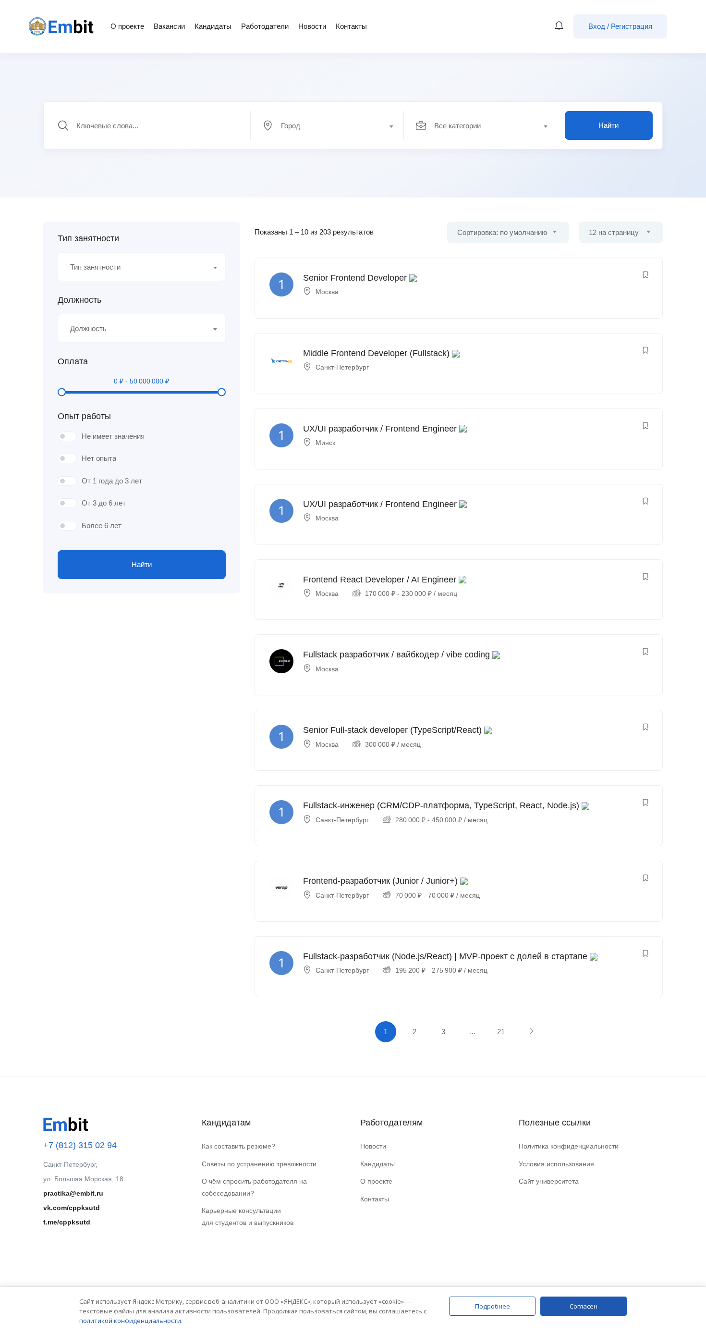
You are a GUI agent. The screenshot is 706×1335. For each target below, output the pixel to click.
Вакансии (169, 26)
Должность (79, 300)
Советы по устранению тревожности (259, 1164)
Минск (325, 442)
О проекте (127, 26)
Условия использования (556, 1164)
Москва (327, 292)
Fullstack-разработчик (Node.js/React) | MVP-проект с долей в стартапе (445, 956)
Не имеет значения (113, 436)
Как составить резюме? (238, 1146)
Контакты (351, 26)
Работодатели (265, 26)
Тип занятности (88, 238)
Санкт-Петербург (342, 367)
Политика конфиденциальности (569, 1146)
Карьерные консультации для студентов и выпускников (247, 1216)
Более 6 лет (102, 525)
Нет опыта (99, 458)
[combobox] (332, 125)
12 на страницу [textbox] (614, 232)
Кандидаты (213, 26)
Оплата (73, 361)
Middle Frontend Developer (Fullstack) (376, 353)
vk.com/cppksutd (71, 1207)
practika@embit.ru (73, 1193)
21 (501, 1031)
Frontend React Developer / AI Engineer (379, 579)
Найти (608, 125)
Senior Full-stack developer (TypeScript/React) (392, 730)
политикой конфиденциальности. (131, 1320)
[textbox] (326, 125)
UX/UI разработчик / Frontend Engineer (380, 428)
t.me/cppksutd (66, 1222)
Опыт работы (84, 416)
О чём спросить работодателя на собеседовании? (254, 1187)
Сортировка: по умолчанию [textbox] (502, 232)
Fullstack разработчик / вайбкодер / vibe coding (396, 654)
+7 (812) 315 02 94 (80, 1145)
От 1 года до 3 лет (112, 481)
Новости (312, 26)
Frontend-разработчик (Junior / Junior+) (380, 881)
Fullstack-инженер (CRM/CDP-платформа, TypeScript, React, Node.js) (441, 805)
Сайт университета (549, 1181)
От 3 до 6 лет (104, 503)
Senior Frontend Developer (355, 278)
